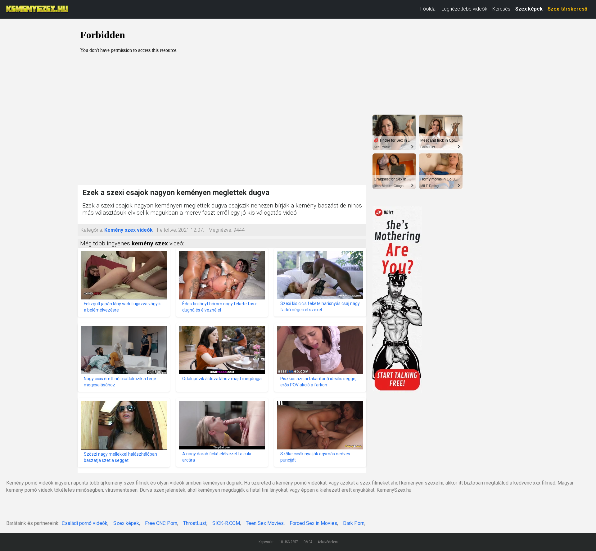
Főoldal (428, 9)
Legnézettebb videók (464, 9)
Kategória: (92, 230)
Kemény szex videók (128, 230)
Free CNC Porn (161, 523)
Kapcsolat (266, 542)
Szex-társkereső (567, 9)
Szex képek (529, 9)
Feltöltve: (167, 230)
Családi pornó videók (84, 523)
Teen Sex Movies (265, 523)
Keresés (501, 9)
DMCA (308, 542)
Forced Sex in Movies (313, 523)
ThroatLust (194, 523)
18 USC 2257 (288, 542)
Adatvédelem (328, 542)
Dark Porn (353, 523)
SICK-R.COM (226, 523)
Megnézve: (220, 230)
